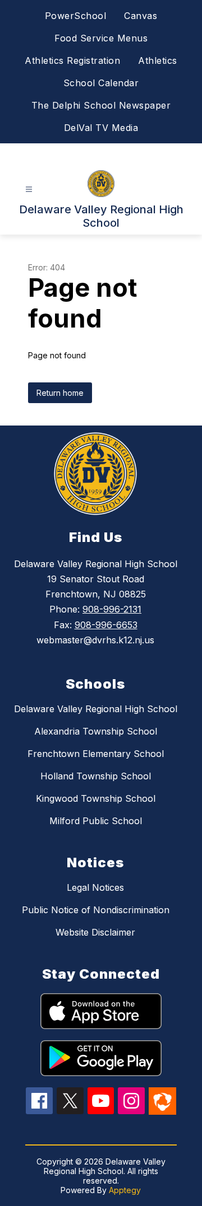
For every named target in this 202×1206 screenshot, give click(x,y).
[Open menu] (28, 189)
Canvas (140, 15)
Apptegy (125, 1190)
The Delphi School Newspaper (101, 105)
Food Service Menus (101, 38)
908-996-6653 (106, 624)
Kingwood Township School (95, 798)
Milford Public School (95, 820)
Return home (60, 393)
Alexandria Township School (95, 731)
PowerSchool (76, 15)
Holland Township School (95, 776)
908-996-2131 (111, 609)
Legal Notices (95, 887)
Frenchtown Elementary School (95, 753)
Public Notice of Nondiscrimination (95, 909)
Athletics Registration (72, 60)
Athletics (157, 60)
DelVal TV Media (101, 127)
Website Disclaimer (95, 932)
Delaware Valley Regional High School (95, 708)
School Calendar (101, 82)
